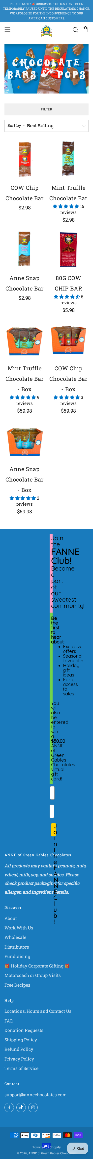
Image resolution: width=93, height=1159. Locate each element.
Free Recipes (17, 985)
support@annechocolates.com (35, 1095)
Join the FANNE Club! (55, 829)
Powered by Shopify (46, 1147)
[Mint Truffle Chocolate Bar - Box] (24, 340)
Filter (46, 109)
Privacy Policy (19, 1059)
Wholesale (15, 937)
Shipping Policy (20, 1040)
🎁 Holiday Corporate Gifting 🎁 (37, 966)
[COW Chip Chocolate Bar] (24, 159)
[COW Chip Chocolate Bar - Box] (68, 340)
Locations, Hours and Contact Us (37, 1011)
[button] (66, 206)
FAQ (8, 1021)
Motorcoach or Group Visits (32, 975)
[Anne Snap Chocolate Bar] (24, 250)
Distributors (16, 947)
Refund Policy (18, 1049)
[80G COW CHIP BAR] (68, 250)
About (10, 918)
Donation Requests (23, 1030)
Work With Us (18, 928)
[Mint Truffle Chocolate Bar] (68, 159)
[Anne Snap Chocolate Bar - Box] (24, 441)
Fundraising (17, 956)
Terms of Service (21, 1068)
